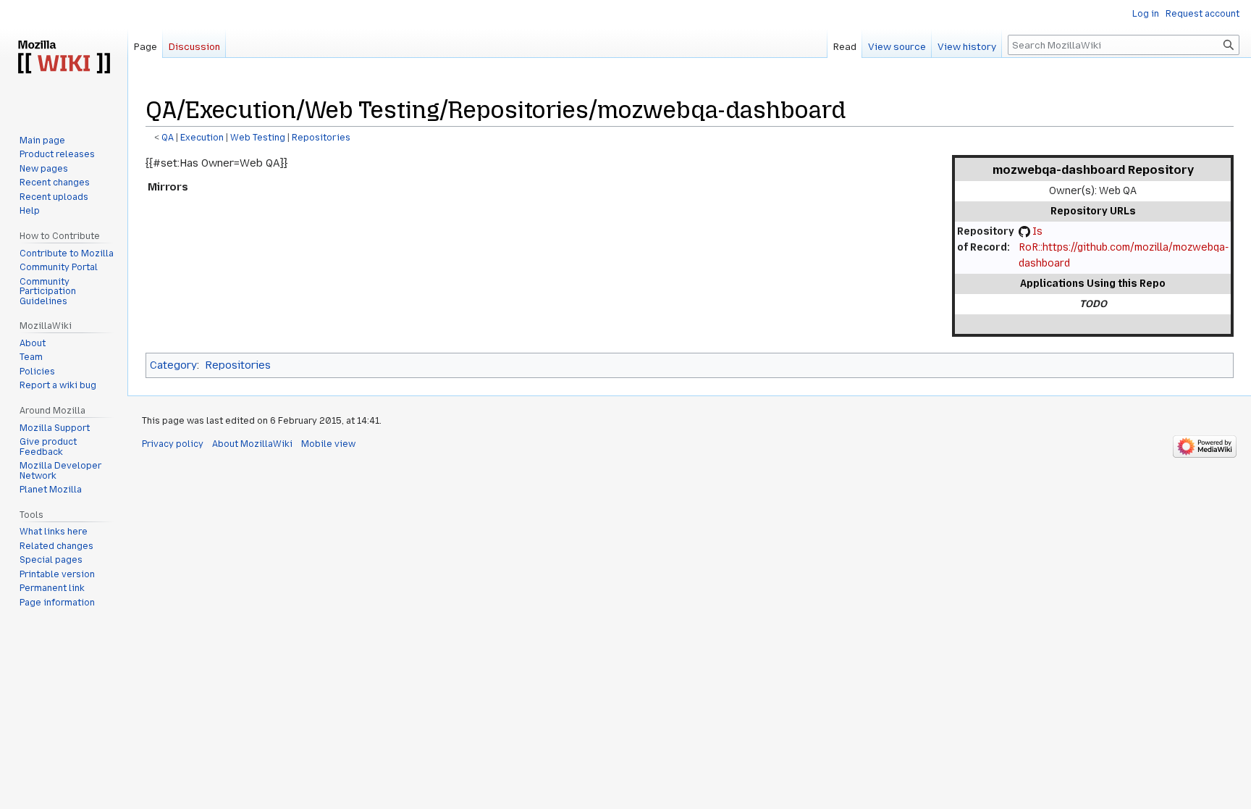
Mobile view (328, 444)
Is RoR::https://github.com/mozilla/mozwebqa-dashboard (1124, 247)
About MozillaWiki (252, 444)
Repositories (321, 138)
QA (167, 138)
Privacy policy (172, 444)
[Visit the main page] (64, 58)
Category (173, 365)
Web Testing (257, 138)
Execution (202, 138)
